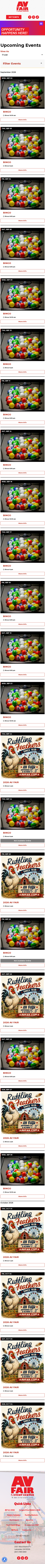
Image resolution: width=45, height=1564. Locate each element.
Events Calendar (14, 1515)
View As (4, 51)
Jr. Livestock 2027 (32, 1525)
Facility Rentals (31, 1515)
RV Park (14, 1530)
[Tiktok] (37, 17)
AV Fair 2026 (10, 1510)
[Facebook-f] (29, 17)
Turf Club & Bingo (13, 1525)
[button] (41, 24)
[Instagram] (33, 17)
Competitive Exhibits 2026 (29, 1510)
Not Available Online (22, 841)
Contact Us (26, 1530)
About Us (29, 1520)
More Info (22, 120)
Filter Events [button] (12, 63)
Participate (14, 1520)
